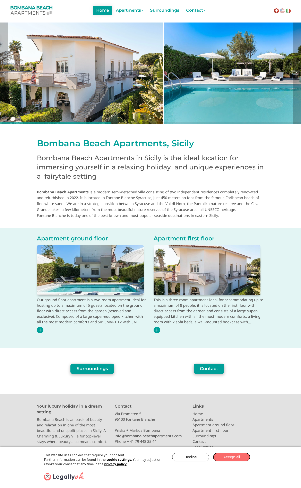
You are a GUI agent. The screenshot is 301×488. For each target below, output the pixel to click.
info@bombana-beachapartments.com (148, 435)
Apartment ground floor (72, 238)
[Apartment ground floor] (90, 270)
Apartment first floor (184, 238)
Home (197, 413)
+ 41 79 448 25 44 (141, 441)
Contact (209, 368)
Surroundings (92, 368)
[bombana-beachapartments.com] (31, 10)
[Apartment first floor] (207, 270)
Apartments (202, 419)
